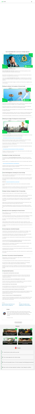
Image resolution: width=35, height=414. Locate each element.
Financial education (18, 322)
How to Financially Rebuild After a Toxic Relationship (11, 163)
